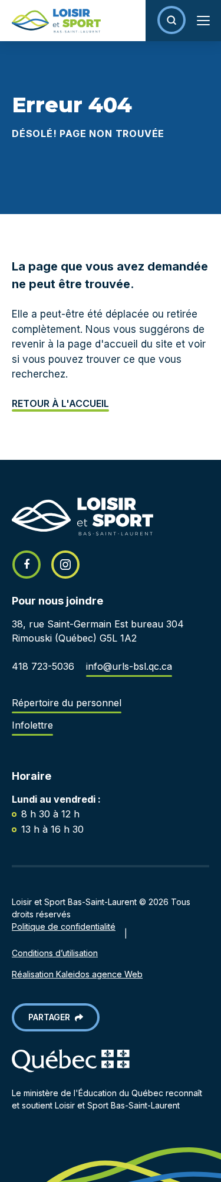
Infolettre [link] (32, 725)
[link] (50, 21)
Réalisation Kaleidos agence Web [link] (77, 974)
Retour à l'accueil (60, 403)
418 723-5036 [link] (43, 666)
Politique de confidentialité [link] (64, 926)
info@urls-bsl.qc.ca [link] (129, 666)
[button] (171, 20)
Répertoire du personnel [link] (66, 703)
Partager (51, 1017)
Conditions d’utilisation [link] (55, 953)
